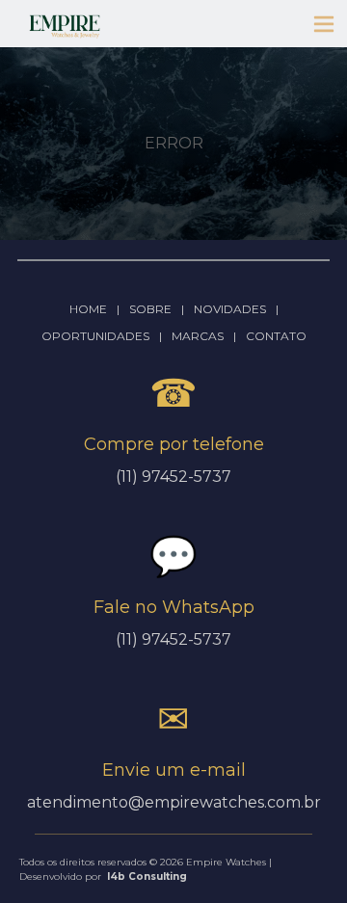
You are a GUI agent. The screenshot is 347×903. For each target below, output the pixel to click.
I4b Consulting (147, 876)
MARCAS (198, 336)
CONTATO (276, 336)
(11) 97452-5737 (173, 639)
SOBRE (150, 309)
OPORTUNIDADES (95, 336)
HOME (88, 309)
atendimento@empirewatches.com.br (174, 802)
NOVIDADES (230, 309)
